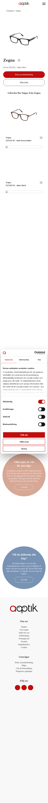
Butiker (24, 627)
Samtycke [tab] (9, 360)
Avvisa (24, 449)
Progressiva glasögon (24, 671)
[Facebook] (24, 687)
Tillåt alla (24, 435)
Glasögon (10, 11)
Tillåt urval (24, 442)
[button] (18, 60)
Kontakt (24, 641)
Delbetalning (24, 636)
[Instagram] (17, 687)
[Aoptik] (24, 3)
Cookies (24, 647)
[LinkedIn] (30, 687)
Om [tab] (39, 360)
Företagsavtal (24, 639)
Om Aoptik (24, 630)
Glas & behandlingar (24, 668)
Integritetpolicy (24, 644)
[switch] (41, 409)
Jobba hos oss (24, 633)
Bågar (24, 665)
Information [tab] (24, 360)
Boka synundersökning (24, 75)
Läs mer (24, 487)
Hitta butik (24, 82)
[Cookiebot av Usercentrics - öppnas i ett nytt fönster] (34, 352)
